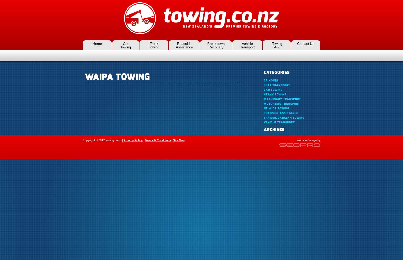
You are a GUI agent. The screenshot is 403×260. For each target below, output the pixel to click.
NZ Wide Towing (276, 108)
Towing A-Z (277, 45)
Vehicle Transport (247, 45)
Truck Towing (154, 45)
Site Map (178, 140)
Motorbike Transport (282, 103)
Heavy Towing (275, 94)
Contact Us (305, 44)
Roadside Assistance (184, 45)
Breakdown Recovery (216, 45)
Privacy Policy (133, 140)
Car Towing (125, 45)
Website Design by (308, 140)
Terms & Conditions (158, 140)
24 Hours (271, 80)
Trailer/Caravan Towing (284, 117)
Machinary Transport (282, 99)
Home (97, 44)
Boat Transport (277, 85)
